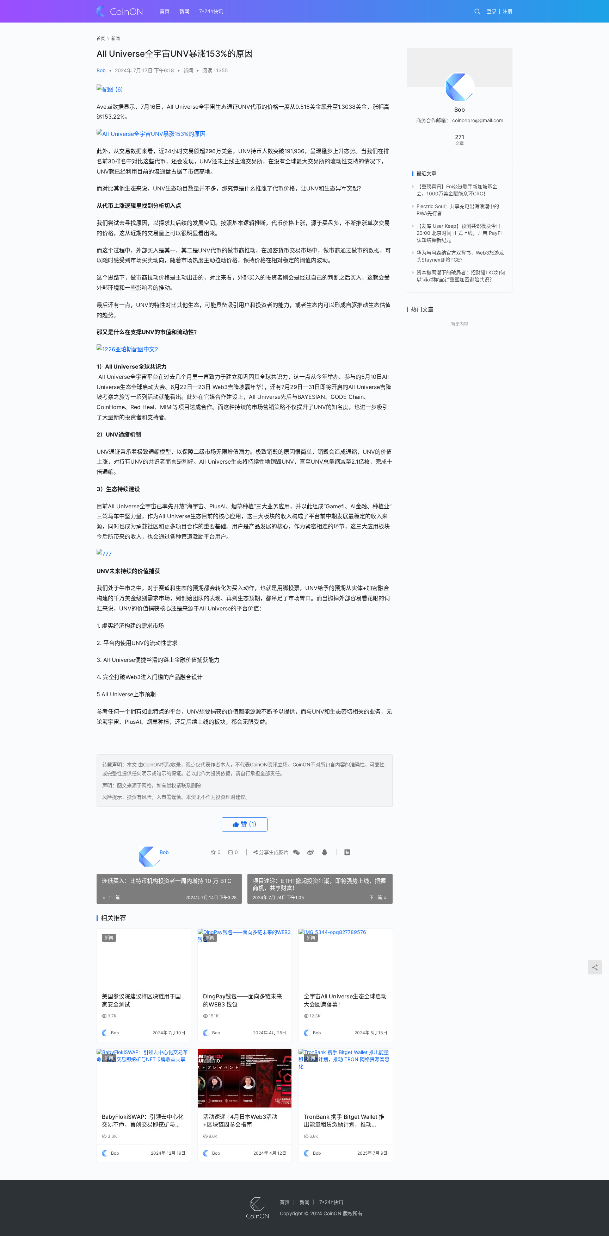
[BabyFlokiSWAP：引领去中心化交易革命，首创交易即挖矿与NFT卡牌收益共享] (144, 1078)
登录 (492, 11)
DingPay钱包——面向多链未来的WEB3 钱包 (242, 1000)
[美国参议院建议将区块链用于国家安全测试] (144, 958)
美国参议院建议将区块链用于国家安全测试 (141, 1000)
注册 (507, 11)
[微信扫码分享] (296, 852)
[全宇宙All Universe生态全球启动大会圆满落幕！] (346, 958)
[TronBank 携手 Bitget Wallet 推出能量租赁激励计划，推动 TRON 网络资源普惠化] (346, 1078)
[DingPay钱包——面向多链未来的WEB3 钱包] (245, 958)
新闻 (184, 11)
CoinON (152, 764)
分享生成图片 (273, 852)
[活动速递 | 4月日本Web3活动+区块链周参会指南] (245, 1078)
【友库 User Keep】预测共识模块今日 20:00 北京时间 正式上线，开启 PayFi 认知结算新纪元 (459, 233)
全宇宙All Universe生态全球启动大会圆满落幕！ (345, 1000)
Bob (101, 70)
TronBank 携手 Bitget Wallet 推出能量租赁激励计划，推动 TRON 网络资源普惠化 (344, 1121)
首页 (165, 11)
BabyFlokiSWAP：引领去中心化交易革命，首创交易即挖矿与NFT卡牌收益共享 (143, 1121)
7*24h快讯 (211, 11)
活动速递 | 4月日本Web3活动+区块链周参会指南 (240, 1120)
